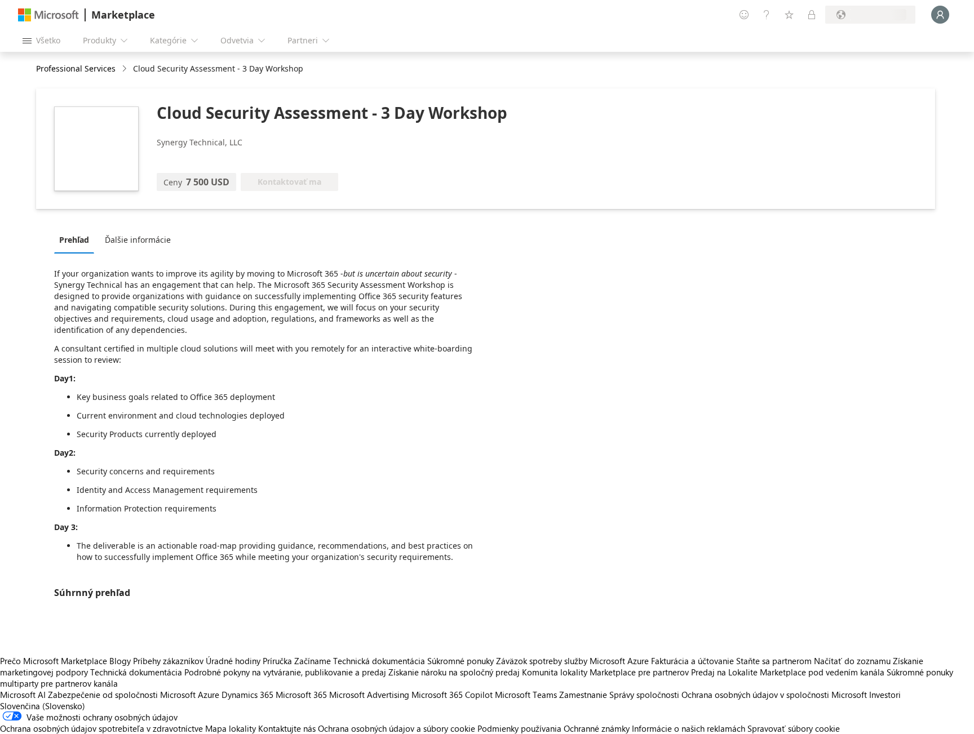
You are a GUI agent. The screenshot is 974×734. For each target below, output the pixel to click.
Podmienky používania (519, 728)
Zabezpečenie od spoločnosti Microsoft (122, 694)
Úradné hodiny (233, 660)
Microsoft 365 (301, 694)
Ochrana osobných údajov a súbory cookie (396, 728)
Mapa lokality (230, 728)
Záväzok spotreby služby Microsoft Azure (573, 660)
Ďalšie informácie (138, 239)
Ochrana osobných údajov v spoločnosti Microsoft (774, 694)
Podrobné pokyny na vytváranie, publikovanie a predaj (285, 672)
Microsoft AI (23, 694)
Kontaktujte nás (287, 728)
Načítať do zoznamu (852, 660)
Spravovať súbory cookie (793, 728)
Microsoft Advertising (369, 694)
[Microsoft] (48, 14)
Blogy (120, 660)
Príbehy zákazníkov (168, 660)
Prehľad (74, 239)
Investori (885, 694)
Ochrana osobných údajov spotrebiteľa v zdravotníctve (101, 728)
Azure (208, 694)
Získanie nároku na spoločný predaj (454, 672)
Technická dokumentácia (379, 660)
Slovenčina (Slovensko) (42, 705)
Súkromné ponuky (460, 660)
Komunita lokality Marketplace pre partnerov (605, 672)
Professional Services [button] (76, 68)
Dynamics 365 (247, 694)
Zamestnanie (583, 694)
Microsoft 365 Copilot (452, 694)
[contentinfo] (125, 69)
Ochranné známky (597, 728)
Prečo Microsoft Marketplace (53, 660)
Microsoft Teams (526, 694)
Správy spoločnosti (644, 694)
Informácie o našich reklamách (688, 728)
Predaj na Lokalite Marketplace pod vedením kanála (787, 672)
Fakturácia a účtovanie (692, 660)
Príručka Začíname (297, 660)
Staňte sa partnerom (774, 660)
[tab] (77, 239)
